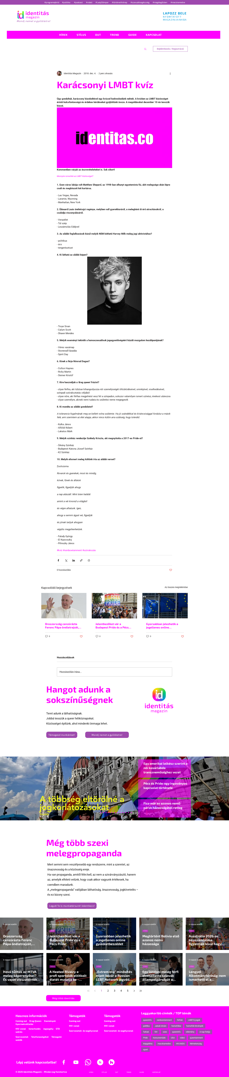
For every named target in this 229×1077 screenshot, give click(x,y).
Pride (145, 1038)
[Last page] (140, 991)
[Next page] (134, 991)
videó (182, 1038)
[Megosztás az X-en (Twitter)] (65, 560)
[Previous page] (95, 991)
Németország (196, 1043)
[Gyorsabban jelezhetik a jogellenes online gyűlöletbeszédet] (165, 605)
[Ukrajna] (106, 812)
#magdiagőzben (160, 2)
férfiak (180, 1020)
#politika (66, 2)
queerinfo (147, 1020)
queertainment (196, 1038)
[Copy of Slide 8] (131, 812)
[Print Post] (88, 560)
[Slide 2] (122, 812)
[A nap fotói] (114, 812)
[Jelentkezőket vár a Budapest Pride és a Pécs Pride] (114, 605)
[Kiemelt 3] (117, 812)
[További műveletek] (170, 73)
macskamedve (164, 1043)
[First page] (88, 991)
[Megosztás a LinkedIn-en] (73, 560)
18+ (155, 1032)
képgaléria (147, 1043)
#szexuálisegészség (140, 2)
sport (145, 1049)
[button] (145, 49)
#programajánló (52, 2)
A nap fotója (205, 1032)
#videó (89, 2)
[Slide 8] (111, 812)
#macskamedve (178, 2)
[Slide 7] (100, 812)
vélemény (190, 1032)
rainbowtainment (164, 1020)
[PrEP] (108, 812)
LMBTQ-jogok (194, 1020)
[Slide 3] (120, 812)
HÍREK (52, 931)
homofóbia (176, 1026)
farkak (146, 1032)
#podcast (78, 2)
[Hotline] (103, 812)
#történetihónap (120, 2)
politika (146, 1026)
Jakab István (160, 1026)
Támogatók (77, 1016)
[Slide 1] (97, 812)
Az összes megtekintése (176, 587)
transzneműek (159, 1038)
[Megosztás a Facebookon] (58, 560)
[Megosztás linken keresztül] (81, 560)
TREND (52, 966)
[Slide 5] (128, 812)
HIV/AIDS (180, 1043)
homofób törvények (194, 1026)
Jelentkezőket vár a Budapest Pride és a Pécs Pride (112, 625)
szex (165, 1032)
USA (173, 1038)
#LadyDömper (102, 2)
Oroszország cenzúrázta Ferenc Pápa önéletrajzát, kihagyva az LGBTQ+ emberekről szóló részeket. (63, 625)
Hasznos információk (31, 1016)
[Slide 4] (125, 812)
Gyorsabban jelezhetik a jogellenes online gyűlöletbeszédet (162, 625)
